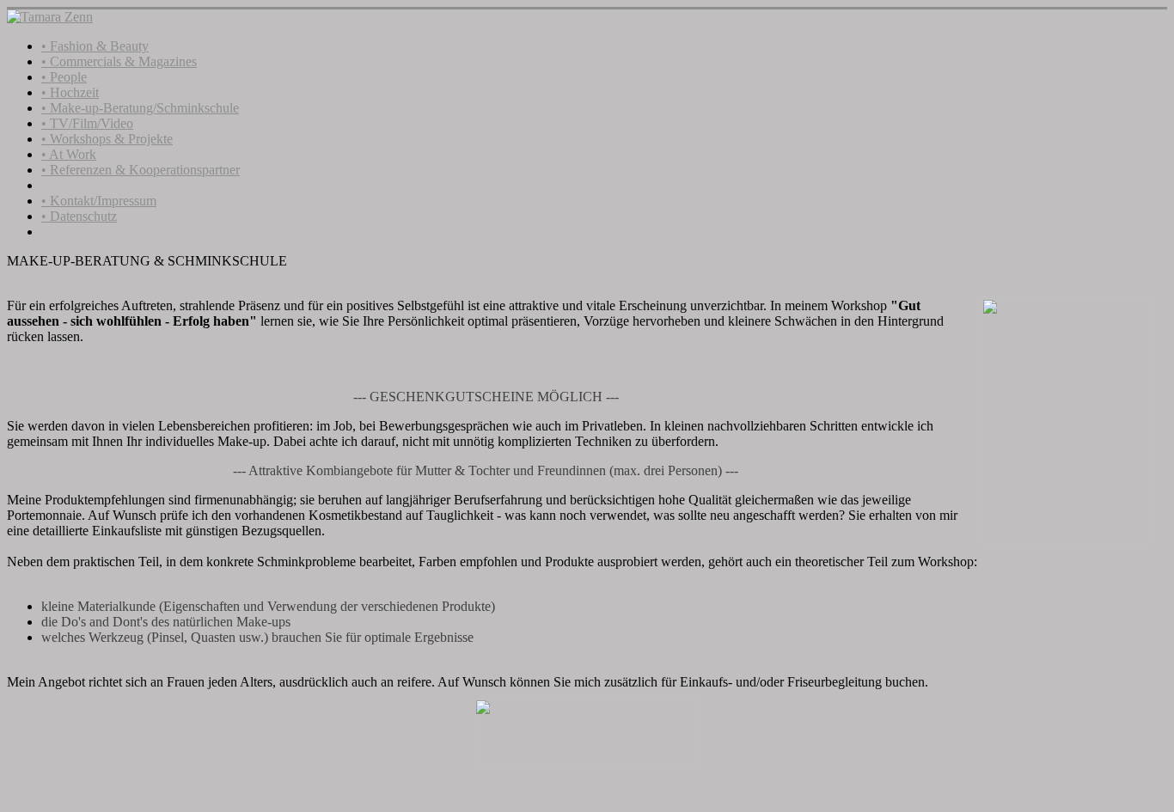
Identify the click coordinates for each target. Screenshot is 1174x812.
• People (64, 77)
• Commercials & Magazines (119, 61)
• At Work (68, 154)
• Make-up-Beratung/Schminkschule (140, 108)
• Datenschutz (79, 216)
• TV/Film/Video (87, 123)
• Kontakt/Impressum (98, 200)
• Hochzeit (70, 92)
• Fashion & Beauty (95, 46)
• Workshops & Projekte (107, 138)
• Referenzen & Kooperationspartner (140, 169)
